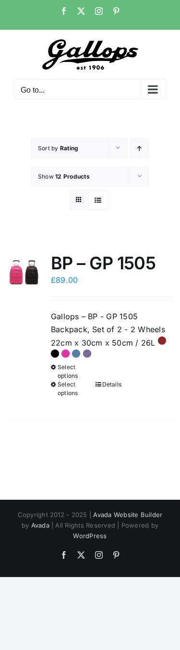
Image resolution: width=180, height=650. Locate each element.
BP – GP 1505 (103, 263)
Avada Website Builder (127, 514)
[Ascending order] (139, 148)
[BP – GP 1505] (24, 272)
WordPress (90, 536)
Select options (68, 371)
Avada (40, 525)
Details (112, 384)
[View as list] (98, 200)
